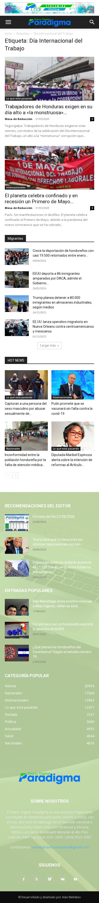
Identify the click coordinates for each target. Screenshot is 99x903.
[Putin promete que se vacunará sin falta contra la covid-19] (72, 385)
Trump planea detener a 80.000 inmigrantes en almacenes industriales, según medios (62, 302)
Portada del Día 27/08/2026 (54, 517)
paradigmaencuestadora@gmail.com (60, 847)
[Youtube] (75, 879)
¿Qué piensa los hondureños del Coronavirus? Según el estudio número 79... (62, 652)
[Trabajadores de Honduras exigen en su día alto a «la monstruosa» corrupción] (49, 79)
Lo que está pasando (19, 98)
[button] (8, 22)
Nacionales (13, 448)
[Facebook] (23, 879)
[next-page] (15, 475)
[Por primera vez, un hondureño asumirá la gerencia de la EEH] (17, 630)
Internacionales (15, 187)
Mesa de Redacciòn (18, 119)
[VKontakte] (62, 879)
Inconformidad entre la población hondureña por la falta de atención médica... (25, 460)
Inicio (8, 33)
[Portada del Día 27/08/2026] (17, 522)
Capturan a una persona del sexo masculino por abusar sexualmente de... (26, 408)
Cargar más (48, 345)
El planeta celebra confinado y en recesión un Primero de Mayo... (41, 198)
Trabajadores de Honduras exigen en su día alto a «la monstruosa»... (48, 109)
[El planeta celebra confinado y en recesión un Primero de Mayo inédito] (49, 168)
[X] (36, 879)
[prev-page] (8, 475)
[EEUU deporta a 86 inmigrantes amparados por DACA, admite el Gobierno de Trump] (17, 279)
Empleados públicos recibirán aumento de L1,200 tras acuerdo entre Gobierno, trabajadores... (62, 567)
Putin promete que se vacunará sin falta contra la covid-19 (72, 408)
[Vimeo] (49, 879)
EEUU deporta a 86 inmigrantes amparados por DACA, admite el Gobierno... (57, 278)
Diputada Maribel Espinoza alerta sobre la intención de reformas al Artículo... (71, 460)
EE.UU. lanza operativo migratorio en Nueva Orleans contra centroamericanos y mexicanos (63, 326)
